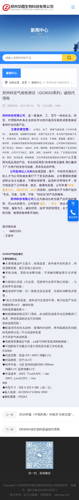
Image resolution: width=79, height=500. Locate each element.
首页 (24, 82)
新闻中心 (11, 73)
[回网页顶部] (73, 204)
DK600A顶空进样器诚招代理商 (39, 429)
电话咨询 (73, 217)
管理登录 (45, 494)
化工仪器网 (30, 494)
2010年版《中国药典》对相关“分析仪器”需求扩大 (48, 414)
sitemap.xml (61, 494)
